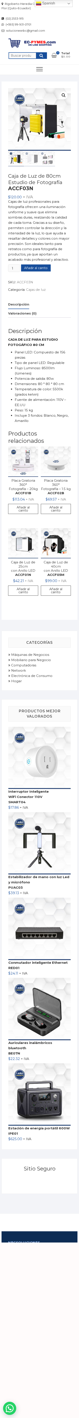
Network (18, 670)
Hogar (16, 681)
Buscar (41, 55)
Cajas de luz (36, 290)
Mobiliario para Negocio (30, 660)
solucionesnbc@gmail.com (25, 30)
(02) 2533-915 (14, 18)
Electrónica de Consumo (31, 676)
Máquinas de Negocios (29, 655)
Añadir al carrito (36, 268)
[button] (64, 95)
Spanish (48, 3)
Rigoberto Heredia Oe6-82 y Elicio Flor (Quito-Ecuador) (28, 6)
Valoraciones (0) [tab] (22, 313)
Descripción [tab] (18, 304)
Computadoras (23, 665)
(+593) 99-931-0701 (18, 24)
